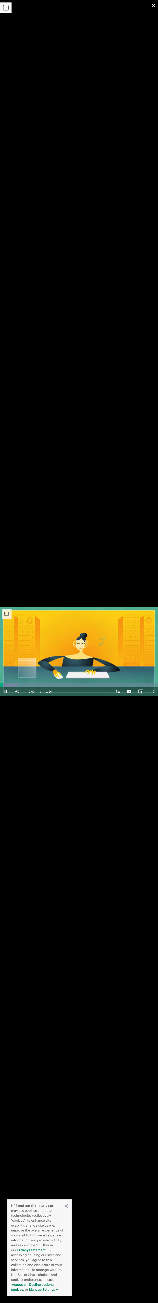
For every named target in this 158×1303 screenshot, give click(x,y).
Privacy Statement (31, 1250)
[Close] (153, 5)
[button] (66, 1206)
